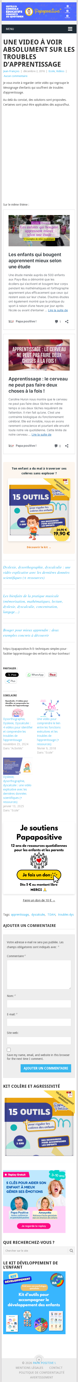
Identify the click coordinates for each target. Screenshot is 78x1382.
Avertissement (41, 1377)
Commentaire (16, 956)
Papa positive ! (44, 1363)
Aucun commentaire (15, 76)
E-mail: (12, 1014)
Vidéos (60, 71)
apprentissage (20, 914)
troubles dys (66, 914)
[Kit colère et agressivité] (39, 1161)
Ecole (52, 71)
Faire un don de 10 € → (39, 900)
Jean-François (11, 71)
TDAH (51, 914)
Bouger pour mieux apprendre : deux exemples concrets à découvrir (31, 632)
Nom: (11, 996)
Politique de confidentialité (41, 1372)
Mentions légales (29, 1367)
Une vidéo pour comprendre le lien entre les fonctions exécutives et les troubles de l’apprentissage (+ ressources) (49, 731)
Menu (10, 29)
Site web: (13, 1032)
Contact (56, 1367)
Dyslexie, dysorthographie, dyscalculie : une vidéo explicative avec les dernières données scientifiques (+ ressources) (37, 572)
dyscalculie (38, 914)
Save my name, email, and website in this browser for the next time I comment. (38, 1056)
